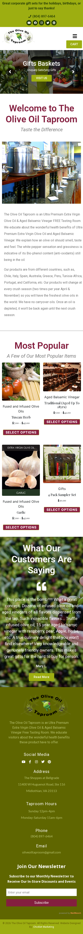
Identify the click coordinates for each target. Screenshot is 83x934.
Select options (21, 432)
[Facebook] (35, 22)
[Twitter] (47, 22)
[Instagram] (41, 22)
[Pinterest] (54, 22)
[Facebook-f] (30, 762)
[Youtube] (29, 22)
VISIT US (41, 78)
